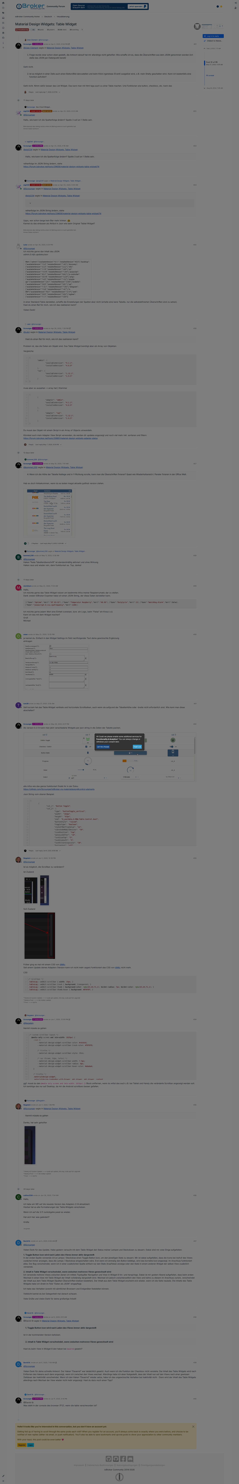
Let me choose (103, 747)
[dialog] (119, 742)
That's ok (137, 747)
